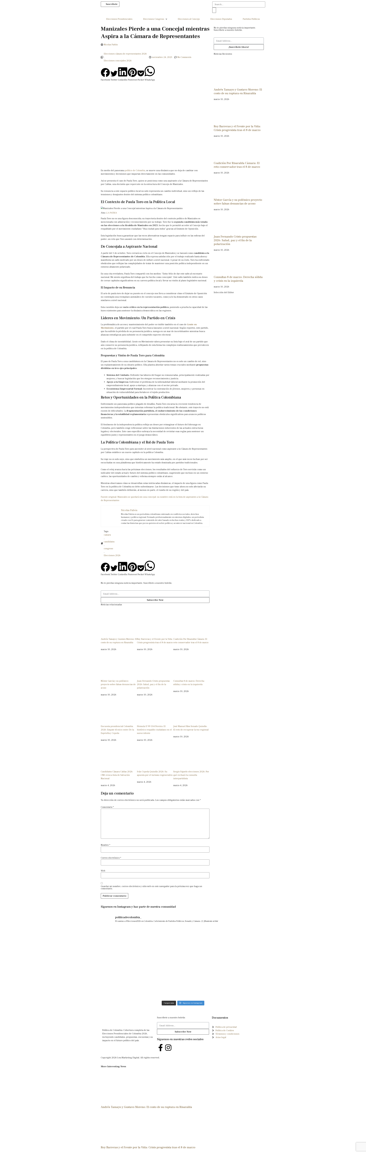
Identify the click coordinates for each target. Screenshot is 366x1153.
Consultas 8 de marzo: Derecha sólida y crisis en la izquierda (238, 279)
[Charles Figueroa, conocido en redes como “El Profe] (121, 939)
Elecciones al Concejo (189, 19)
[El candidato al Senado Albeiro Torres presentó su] (162, 939)
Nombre (105, 845)
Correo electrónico (111, 858)
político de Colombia (135, 170)
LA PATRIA (111, 212)
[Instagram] (168, 1047)
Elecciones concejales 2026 (118, 60)
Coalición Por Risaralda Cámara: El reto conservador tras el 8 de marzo (237, 165)
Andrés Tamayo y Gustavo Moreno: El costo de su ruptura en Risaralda (238, 91)
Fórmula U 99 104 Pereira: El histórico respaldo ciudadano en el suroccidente (154, 730)
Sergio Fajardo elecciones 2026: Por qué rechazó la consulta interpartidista (191, 775)
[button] (105, 75)
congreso (108, 548)
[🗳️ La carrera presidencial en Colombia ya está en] (121, 963)
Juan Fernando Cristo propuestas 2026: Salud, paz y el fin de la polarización (153, 684)
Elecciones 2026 (112, 555)
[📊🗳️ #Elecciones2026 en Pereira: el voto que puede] (204, 939)
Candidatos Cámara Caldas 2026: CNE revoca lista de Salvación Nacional (117, 775)
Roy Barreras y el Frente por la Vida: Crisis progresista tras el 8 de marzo (237, 128)
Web (103, 871)
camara (107, 534)
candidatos (109, 541)
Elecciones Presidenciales (119, 19)
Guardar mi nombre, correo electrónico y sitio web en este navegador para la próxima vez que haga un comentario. (151, 887)
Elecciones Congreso (153, 19)
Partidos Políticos (251, 19)
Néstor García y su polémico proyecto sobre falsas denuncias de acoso (118, 684)
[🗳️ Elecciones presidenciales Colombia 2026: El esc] (204, 987)
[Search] (214, 10)
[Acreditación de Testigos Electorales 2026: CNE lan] (245, 939)
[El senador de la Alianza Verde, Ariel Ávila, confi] (245, 963)
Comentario (107, 807)
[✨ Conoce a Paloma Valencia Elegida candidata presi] (162, 987)
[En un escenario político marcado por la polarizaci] (121, 987)
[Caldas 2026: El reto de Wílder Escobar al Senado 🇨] (245, 987)
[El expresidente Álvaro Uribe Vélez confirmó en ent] (204, 963)
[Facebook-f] (160, 1047)
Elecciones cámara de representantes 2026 (125, 53)
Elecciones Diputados (221, 19)
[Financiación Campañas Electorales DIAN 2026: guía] (162, 963)
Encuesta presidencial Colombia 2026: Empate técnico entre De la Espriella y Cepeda (117, 730)
